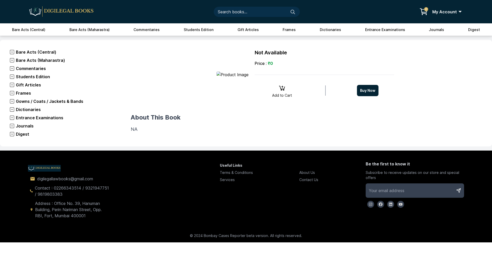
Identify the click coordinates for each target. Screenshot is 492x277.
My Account (444, 11)
